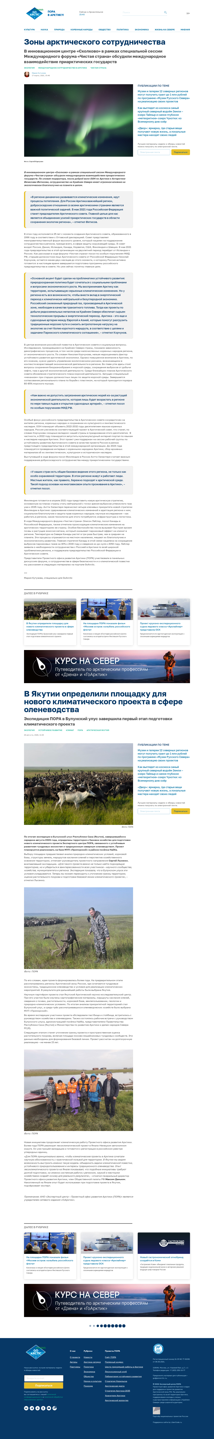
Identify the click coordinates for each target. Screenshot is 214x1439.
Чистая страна (98, 68)
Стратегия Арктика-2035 (117, 1390)
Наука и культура (92, 1381)
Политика (123, 29)
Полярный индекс (114, 1362)
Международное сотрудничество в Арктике (62, 68)
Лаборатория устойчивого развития (123, 1376)
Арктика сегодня (92, 1362)
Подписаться (180, 152)
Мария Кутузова (39, 73)
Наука (44, 29)
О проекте (75, 1357)
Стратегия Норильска (116, 1381)
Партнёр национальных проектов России (170, 1416)
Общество (105, 29)
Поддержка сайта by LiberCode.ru (167, 1422)
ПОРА (80, 730)
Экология (29, 68)
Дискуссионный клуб (116, 1371)
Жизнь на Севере (165, 29)
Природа (59, 29)
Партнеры (75, 1367)
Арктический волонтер (116, 1400)
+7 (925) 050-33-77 (177, 1370)
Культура (29, 29)
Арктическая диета (114, 1386)
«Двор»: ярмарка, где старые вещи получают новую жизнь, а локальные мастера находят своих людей (161, 131)
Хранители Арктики (115, 1395)
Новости (88, 1357)
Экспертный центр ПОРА (170, 1384)
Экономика (142, 29)
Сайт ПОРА (110, 1357)
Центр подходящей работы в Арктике (124, 1367)
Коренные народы (82, 29)
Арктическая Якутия (98, 730)
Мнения (185, 29)
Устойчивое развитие (50, 730)
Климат (70, 730)
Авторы (73, 1362)
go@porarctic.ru (160, 1378)
